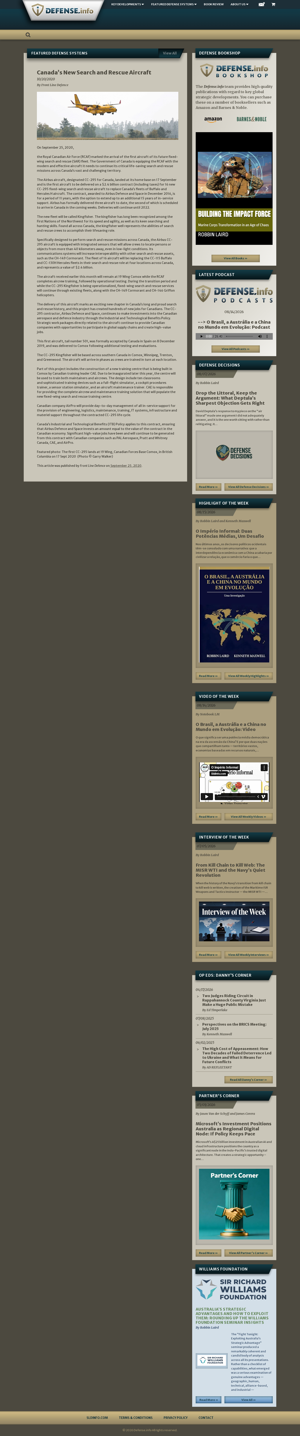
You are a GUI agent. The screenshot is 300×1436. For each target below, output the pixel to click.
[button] (201, 188)
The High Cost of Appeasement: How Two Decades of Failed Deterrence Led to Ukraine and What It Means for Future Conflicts (236, 1055)
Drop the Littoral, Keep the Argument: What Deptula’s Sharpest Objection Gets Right (230, 398)
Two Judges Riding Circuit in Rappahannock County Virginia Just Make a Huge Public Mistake (234, 1000)
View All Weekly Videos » (248, 817)
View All (170, 53)
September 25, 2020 (125, 466)
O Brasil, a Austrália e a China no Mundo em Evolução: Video (231, 727)
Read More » (208, 487)
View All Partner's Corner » (248, 1253)
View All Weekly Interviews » (248, 955)
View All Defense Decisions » (248, 487)
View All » (248, 1400)
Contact (206, 1418)
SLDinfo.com (97, 1418)
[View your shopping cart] (273, 4)
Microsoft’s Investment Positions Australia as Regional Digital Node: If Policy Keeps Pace (233, 1129)
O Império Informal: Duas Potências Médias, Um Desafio (230, 533)
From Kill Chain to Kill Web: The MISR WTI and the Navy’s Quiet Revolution (230, 870)
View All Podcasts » (236, 349)
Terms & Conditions (136, 1418)
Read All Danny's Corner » (248, 1080)
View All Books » (236, 258)
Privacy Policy (176, 1418)
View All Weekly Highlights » (248, 676)
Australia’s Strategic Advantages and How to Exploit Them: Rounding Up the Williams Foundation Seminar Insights (232, 1316)
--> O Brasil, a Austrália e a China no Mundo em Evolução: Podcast (234, 324)
